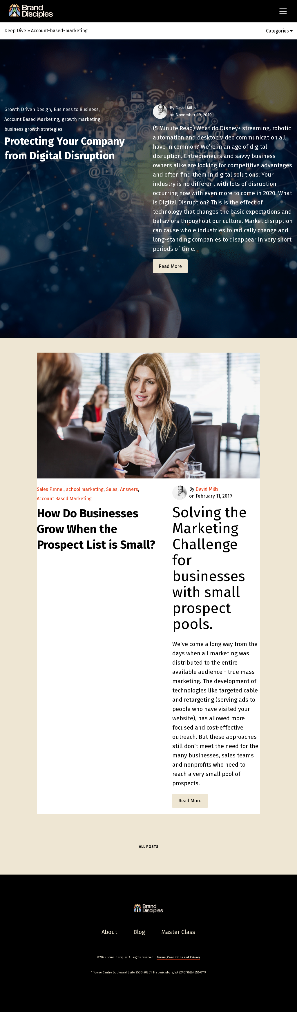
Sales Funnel (50, 489)
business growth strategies (33, 129)
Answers (129, 489)
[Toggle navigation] (283, 11)
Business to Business (76, 109)
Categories (278, 31)
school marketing (85, 489)
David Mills (185, 108)
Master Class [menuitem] (178, 931)
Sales (111, 489)
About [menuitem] (109, 931)
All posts (148, 846)
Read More (170, 266)
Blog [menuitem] (139, 931)
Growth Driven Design (27, 109)
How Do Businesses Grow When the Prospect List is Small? (96, 529)
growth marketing (81, 119)
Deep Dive (15, 30)
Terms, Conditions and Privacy (178, 957)
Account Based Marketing (31, 119)
